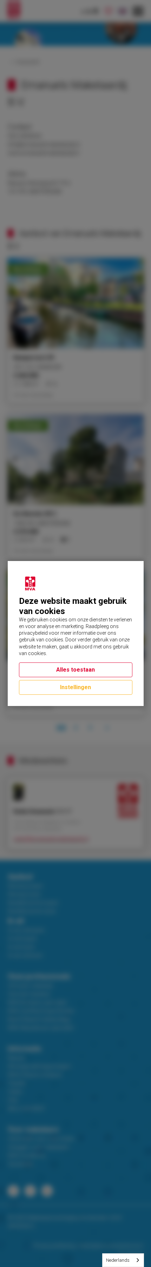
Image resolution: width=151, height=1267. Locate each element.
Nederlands (118, 1260)
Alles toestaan (75, 669)
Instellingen (75, 687)
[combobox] (123, 1260)
